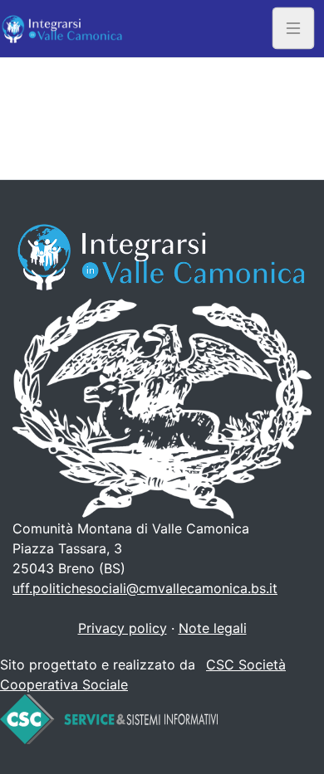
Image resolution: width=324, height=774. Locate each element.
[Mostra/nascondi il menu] (293, 28)
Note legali (213, 628)
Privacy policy (122, 628)
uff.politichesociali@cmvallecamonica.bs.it (144, 588)
